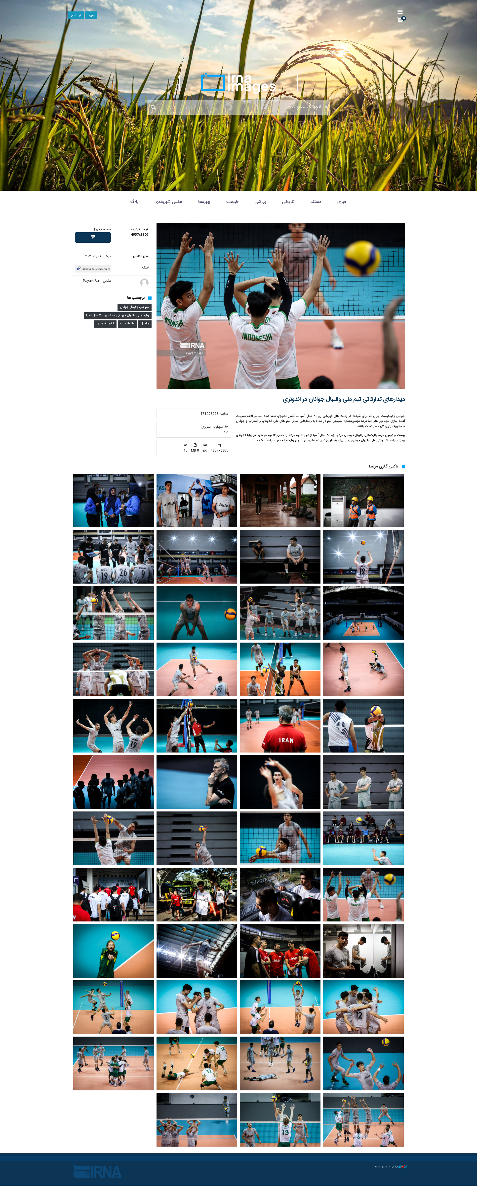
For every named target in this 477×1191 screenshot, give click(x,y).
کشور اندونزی (105, 323)
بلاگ (134, 202)
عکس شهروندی (168, 202)
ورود (91, 15)
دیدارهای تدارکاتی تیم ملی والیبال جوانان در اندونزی (344, 399)
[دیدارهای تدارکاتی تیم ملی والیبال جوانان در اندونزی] (281, 306)
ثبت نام (76, 15)
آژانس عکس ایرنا (238, 83)
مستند (315, 202)
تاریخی (288, 202)
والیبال (145, 323)
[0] (93, 237)
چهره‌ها (204, 202)
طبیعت (232, 202)
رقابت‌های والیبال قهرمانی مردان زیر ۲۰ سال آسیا (117, 315)
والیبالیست (127, 323)
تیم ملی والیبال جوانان (134, 307)
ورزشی (260, 202)
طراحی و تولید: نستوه (386, 1167)
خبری (342, 202)
